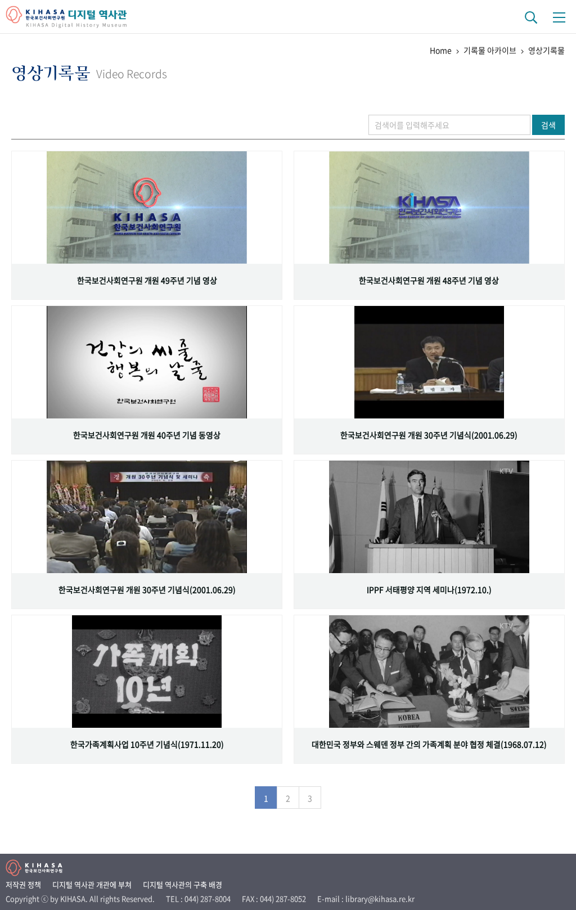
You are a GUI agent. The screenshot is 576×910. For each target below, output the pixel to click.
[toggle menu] (559, 17)
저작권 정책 (23, 884)
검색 (548, 124)
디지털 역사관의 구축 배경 (182, 884)
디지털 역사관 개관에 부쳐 (92, 884)
